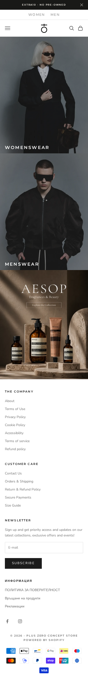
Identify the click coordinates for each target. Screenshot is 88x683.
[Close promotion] (82, 5)
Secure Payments (18, 497)
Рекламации (14, 606)
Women (36, 14)
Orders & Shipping (19, 481)
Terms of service (17, 441)
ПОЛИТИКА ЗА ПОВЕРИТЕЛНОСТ (32, 590)
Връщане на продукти (22, 598)
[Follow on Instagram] (20, 621)
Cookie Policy (15, 425)
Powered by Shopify (44, 640)
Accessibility (14, 433)
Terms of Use (15, 409)
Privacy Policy (15, 417)
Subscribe (23, 563)
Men (55, 14)
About (9, 401)
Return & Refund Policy (23, 489)
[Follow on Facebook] (7, 621)
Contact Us (13, 473)
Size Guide (13, 505)
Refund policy (15, 449)
